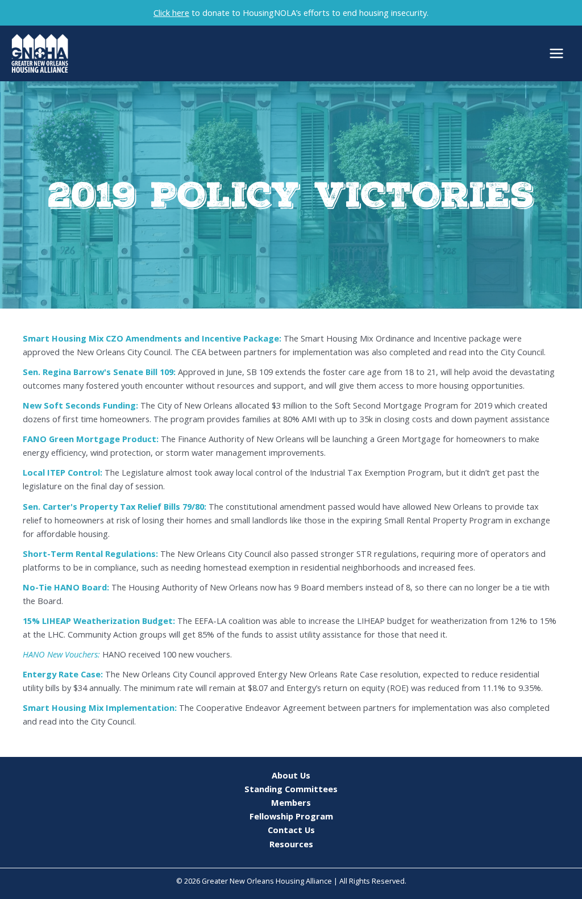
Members (291, 802)
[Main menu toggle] (556, 53)
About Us (291, 775)
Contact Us (291, 829)
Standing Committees (291, 788)
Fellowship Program (291, 816)
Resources (291, 844)
